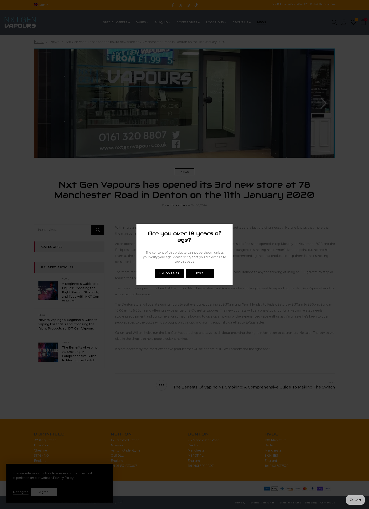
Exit (200, 273)
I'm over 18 (170, 273)
